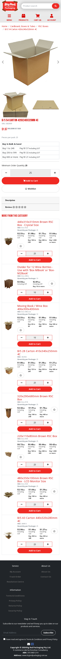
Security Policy (15, 610)
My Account (15, 571)
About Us (45, 571)
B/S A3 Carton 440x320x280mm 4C (37, 519)
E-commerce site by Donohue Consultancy (30, 650)
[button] (30, 188)
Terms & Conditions (15, 595)
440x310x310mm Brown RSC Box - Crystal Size (35, 223)
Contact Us (46, 576)
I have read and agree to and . (31, 639)
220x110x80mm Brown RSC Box (37, 436)
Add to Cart (32, 180)
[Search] (55, 6)
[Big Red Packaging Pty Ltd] (10, 6)
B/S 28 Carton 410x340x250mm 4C (37, 352)
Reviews (9, 207)
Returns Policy (15, 605)
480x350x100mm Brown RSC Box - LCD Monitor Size (35, 479)
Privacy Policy (15, 600)
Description (10, 200)
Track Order (15, 576)
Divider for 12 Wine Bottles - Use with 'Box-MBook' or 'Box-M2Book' (36, 270)
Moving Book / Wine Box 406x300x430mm (32, 307)
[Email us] (28, 644)
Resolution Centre (15, 581)
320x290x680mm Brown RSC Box (35, 397)
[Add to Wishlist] (20, 246)
